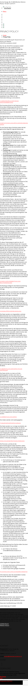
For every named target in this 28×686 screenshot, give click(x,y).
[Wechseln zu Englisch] (6, 24)
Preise (5, 19)
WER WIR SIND (7, 16)
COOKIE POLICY (4, 624)
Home (5, 14)
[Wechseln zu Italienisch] (7, 27)
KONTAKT (6, 22)
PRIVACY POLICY (4, 625)
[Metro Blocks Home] (7, 7)
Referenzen (6, 21)
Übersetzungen (8, 17)
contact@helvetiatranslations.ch (13, 656)
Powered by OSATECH (6, 681)
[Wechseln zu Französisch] (7, 26)
